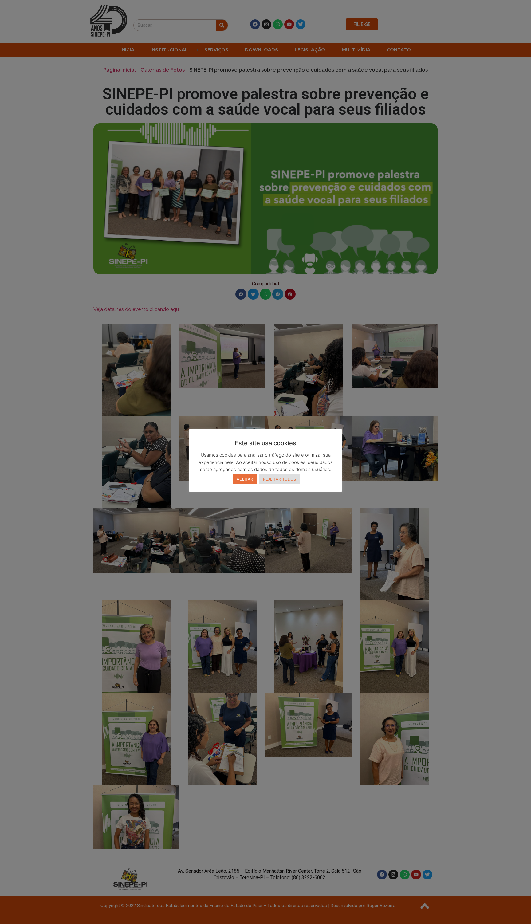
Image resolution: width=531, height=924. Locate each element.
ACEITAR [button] (245, 479)
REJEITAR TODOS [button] (279, 479)
